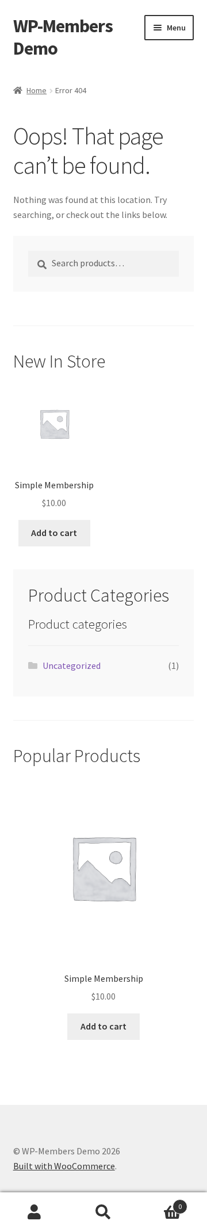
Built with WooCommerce (64, 1166)
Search (103, 1212)
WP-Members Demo (63, 37)
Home (36, 90)
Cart (160, 1202)
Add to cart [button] (54, 532)
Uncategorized (72, 665)
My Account (34, 1212)
